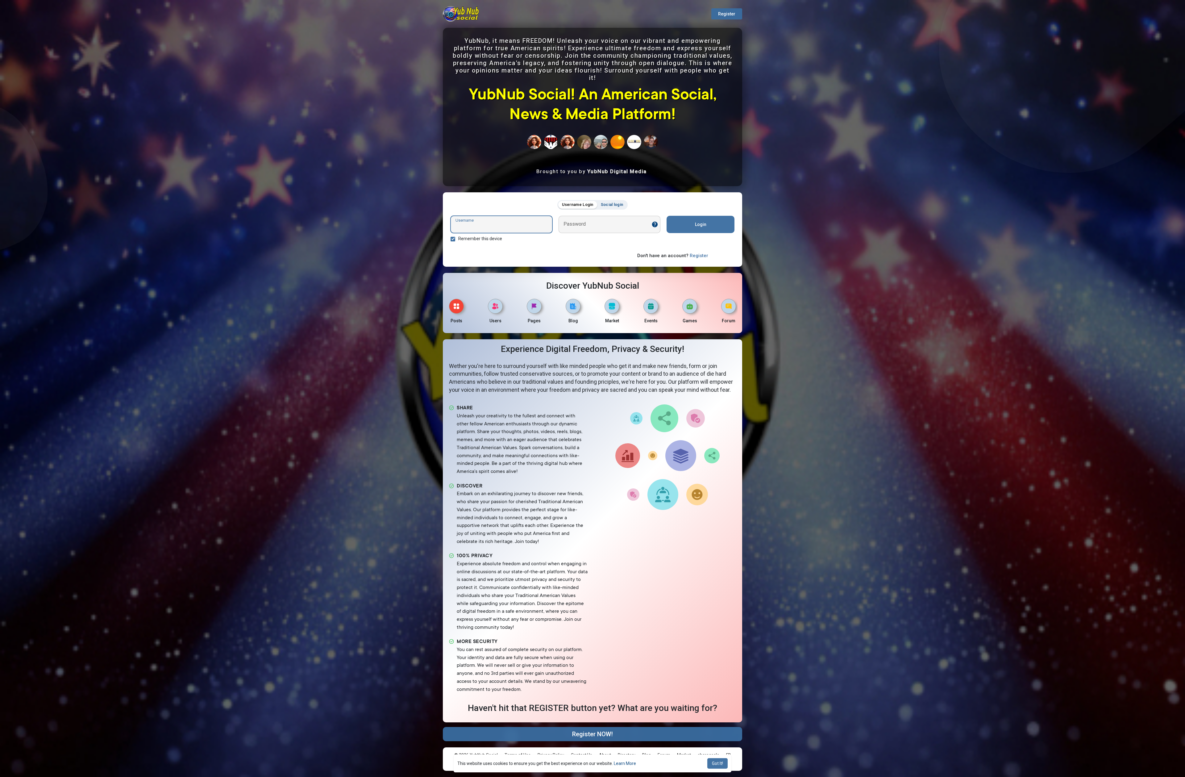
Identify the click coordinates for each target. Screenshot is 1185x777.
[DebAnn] (534, 142)
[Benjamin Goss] (551, 142)
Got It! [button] (717, 763)
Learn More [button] (625, 763)
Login (700, 224)
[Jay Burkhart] (617, 142)
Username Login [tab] (577, 204)
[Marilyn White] (601, 142)
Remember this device (480, 238)
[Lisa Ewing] (584, 142)
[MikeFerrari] (651, 142)
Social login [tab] (612, 204)
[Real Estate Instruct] (634, 142)
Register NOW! (592, 734)
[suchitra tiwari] (567, 142)
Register (726, 13)
